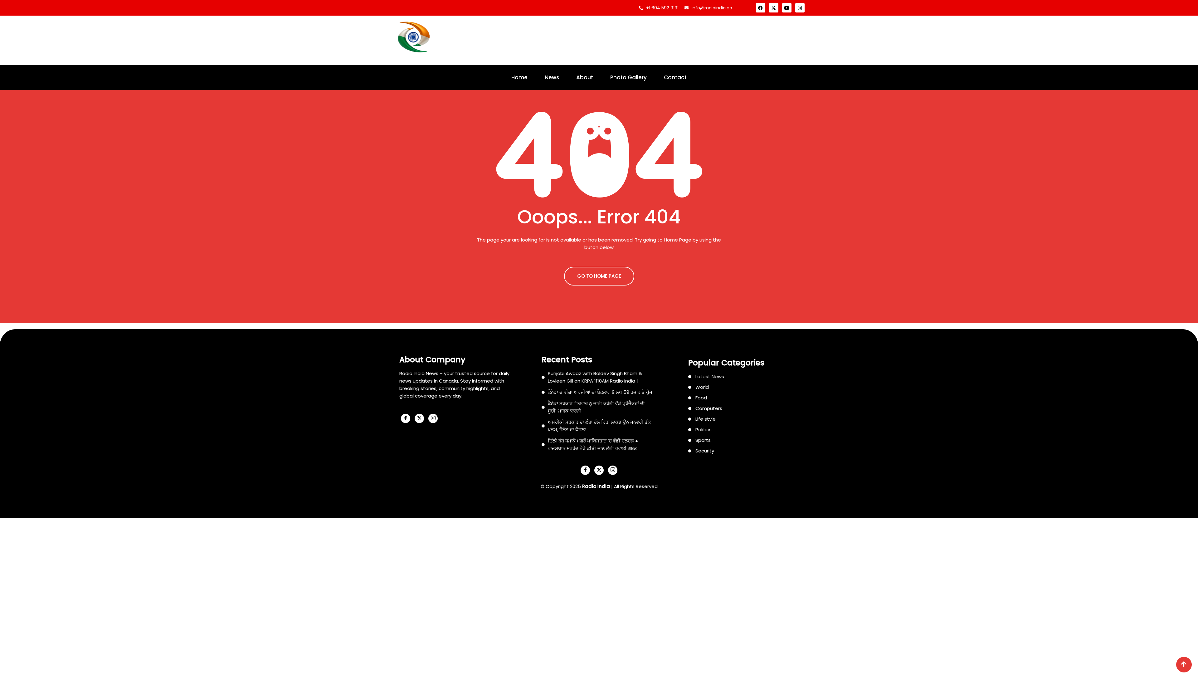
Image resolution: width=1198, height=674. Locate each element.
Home (519, 77)
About (584, 77)
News (552, 77)
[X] (419, 418)
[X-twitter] (773, 7)
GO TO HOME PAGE (599, 276)
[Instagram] (800, 7)
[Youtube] (786, 7)
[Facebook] (760, 7)
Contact (675, 77)
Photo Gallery (628, 77)
